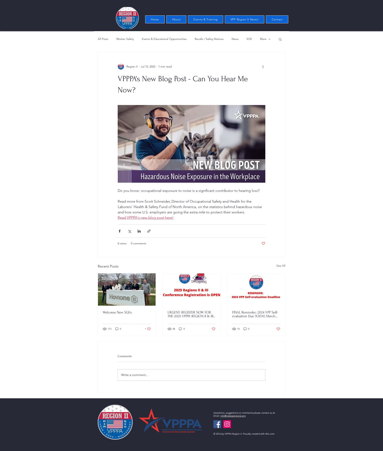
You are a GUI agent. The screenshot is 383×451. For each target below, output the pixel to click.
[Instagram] (227, 424)
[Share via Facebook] (119, 231)
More (263, 39)
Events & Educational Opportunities (164, 39)
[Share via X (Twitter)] (129, 231)
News (235, 39)
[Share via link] (149, 231)
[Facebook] (217, 424)
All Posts (103, 39)
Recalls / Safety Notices (209, 39)
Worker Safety (125, 39)
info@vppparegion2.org (233, 415)
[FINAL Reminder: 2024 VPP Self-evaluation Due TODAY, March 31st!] (256, 289)
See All (280, 266)
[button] (280, 39)
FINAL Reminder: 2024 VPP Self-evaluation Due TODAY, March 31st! (255, 314)
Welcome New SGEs (117, 312)
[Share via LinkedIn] (139, 231)
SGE (249, 39)
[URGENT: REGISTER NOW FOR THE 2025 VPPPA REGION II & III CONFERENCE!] (191, 289)
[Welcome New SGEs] (127, 289)
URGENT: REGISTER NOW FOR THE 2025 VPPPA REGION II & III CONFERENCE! (190, 314)
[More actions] (263, 66)
